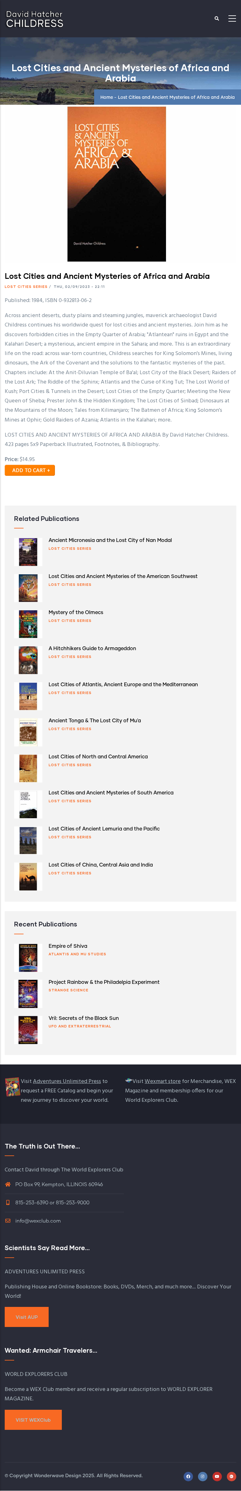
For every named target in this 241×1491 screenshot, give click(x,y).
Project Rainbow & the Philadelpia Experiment (104, 982)
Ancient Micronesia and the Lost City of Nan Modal (110, 540)
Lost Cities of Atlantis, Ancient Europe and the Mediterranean (123, 684)
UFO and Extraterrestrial (80, 1026)
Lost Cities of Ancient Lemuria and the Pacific (104, 828)
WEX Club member (53, 1389)
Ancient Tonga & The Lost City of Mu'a (95, 720)
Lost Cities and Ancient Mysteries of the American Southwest (123, 576)
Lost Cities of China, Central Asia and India (101, 865)
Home (106, 97)
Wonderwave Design (57, 1475)
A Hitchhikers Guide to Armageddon (92, 648)
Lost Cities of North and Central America (98, 756)
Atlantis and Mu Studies (77, 954)
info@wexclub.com (37, 1220)
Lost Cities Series (26, 286)
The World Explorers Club (92, 1170)
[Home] (34, 17)
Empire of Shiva (68, 946)
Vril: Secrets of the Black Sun (84, 1018)
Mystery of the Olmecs (76, 612)
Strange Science (68, 990)
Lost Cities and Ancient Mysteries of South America (111, 792)
